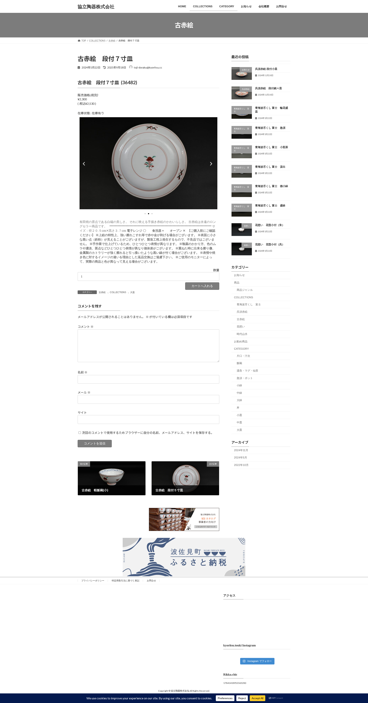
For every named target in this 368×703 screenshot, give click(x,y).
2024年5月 (240, 457)
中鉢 (239, 392)
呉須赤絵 (242, 311)
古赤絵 (102, 292)
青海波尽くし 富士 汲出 (270, 166)
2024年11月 (241, 450)
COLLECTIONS (118, 292)
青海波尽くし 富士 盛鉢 (270, 205)
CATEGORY (241, 348)
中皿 (239, 422)
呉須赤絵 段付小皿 (266, 68)
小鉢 (239, 385)
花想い (241, 326)
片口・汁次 (243, 355)
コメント (86, 327)
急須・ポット (245, 378)
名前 (82, 372)
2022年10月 (241, 464)
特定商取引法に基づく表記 (125, 580)
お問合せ (151, 580)
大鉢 (239, 400)
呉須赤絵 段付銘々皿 (268, 88)
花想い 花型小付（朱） (270, 225)
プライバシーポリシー (92, 580)
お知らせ (239, 275)
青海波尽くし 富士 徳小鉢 (271, 186)
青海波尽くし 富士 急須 (270, 127)
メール (84, 392)
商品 (236, 282)
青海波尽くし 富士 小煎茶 (271, 147)
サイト (82, 412)
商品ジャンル (245, 290)
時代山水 (242, 333)
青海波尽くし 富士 (249, 304)
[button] (84, 163)
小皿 (239, 415)
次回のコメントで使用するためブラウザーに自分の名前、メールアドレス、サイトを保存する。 (148, 432)
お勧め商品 (240, 341)
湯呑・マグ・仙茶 (247, 370)
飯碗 (239, 363)
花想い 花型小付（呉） (270, 244)
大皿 (132, 292)
